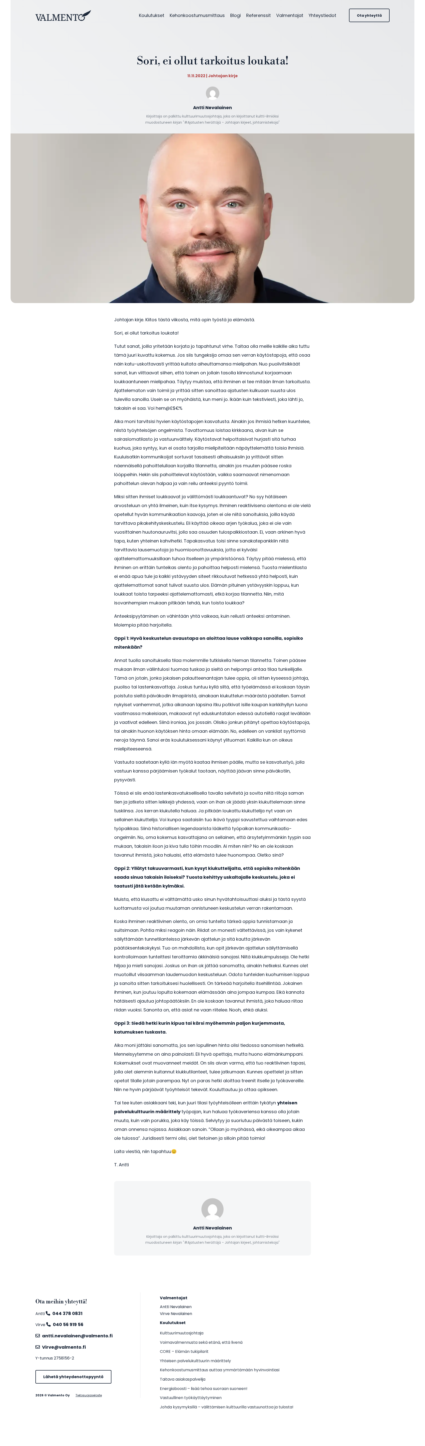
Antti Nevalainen (176, 1307)
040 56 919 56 (68, 1324)
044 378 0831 (67, 1313)
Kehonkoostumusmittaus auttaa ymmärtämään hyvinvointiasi (219, 1370)
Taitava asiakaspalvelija (182, 1379)
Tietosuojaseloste (89, 1395)
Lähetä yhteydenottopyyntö (73, 1377)
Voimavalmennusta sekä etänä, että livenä (201, 1342)
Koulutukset (151, 15)
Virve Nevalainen (176, 1313)
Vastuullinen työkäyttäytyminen (191, 1398)
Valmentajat (289, 15)
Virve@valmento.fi (64, 1347)
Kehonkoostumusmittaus (197, 15)
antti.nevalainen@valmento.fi (77, 1336)
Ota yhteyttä (369, 15)
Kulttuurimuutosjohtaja (181, 1333)
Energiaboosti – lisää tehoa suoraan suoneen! (203, 1388)
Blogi (235, 15)
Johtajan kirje (223, 76)
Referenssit (258, 15)
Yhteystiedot (322, 15)
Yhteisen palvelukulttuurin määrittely (195, 1361)
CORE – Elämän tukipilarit (184, 1351)
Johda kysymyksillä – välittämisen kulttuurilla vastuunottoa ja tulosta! (226, 1407)
